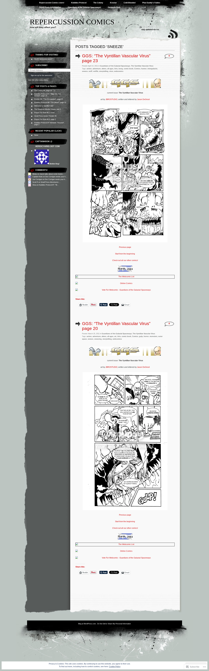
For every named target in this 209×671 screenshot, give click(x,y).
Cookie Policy (114, 666)
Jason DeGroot (143, 99)
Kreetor (113, 3)
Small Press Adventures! (50, 7)
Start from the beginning (125, 254)
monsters (153, 336)
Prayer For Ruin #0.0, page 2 (45, 119)
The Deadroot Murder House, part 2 (47, 109)
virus (111, 71)
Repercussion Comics (72, 22)
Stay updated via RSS (150, 29)
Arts (116, 69)
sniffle (95, 71)
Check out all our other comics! (125, 260)
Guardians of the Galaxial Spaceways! (84, 7)
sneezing (98, 339)
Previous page (125, 247)
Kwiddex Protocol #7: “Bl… (49, 185)
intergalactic (152, 69)
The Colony (98, 3)
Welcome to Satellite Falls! (44, 106)
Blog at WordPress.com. (87, 624)
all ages (110, 69)
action (89, 69)
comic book (128, 69)
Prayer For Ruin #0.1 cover (44, 112)
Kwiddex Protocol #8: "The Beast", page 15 (50, 102)
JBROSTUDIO (111, 99)
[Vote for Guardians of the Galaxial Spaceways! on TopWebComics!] (125, 271)
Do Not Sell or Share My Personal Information (114, 624)
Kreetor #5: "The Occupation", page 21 (48, 99)
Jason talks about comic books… (52, 174)
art (115, 336)
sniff (90, 71)
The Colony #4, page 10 (43, 90)
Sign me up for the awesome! (41, 75)
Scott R (35, 182)
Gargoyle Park (114, 7)
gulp (141, 336)
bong (121, 69)
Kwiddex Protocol (78, 3)
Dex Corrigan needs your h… (56, 177)
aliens (104, 69)
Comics (137, 69)
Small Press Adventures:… (51, 182)
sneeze (85, 71)
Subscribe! (41, 65)
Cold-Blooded (129, 3)
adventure (97, 69)
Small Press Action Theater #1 (45, 116)
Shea (34, 185)
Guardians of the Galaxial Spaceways (115, 66)
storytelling (103, 71)
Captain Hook (37, 177)
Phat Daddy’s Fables (151, 3)
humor (144, 69)
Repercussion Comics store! (51, 3)
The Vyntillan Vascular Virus (142, 66)
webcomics (118, 71)
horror (146, 336)
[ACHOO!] (125, 242)
